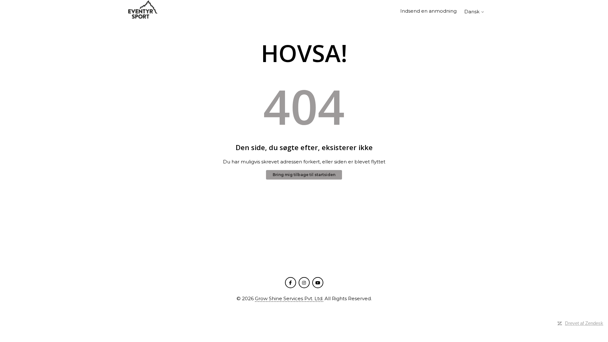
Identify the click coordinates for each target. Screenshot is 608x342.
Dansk (472, 11)
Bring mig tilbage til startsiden (304, 174)
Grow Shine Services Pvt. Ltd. (289, 298)
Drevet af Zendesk (584, 323)
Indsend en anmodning (428, 11)
